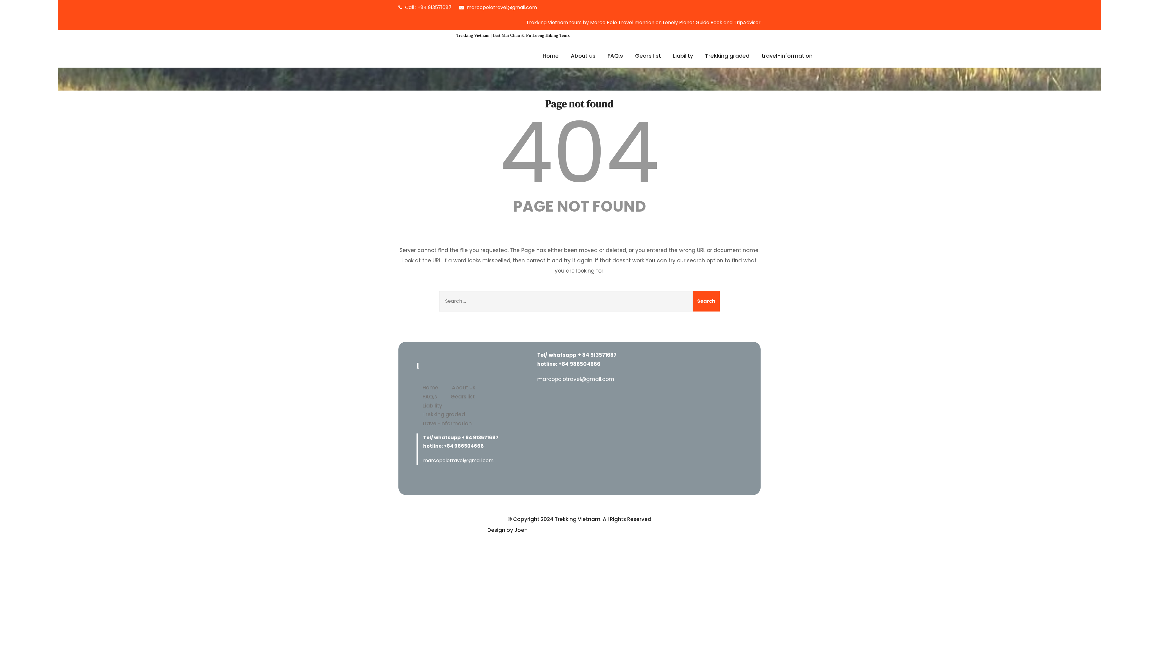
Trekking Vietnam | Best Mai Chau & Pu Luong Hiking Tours (513, 35)
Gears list (648, 55)
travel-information (787, 55)
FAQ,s (615, 55)
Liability (683, 55)
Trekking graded (727, 55)
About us (583, 55)
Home (551, 55)
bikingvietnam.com (554, 530)
